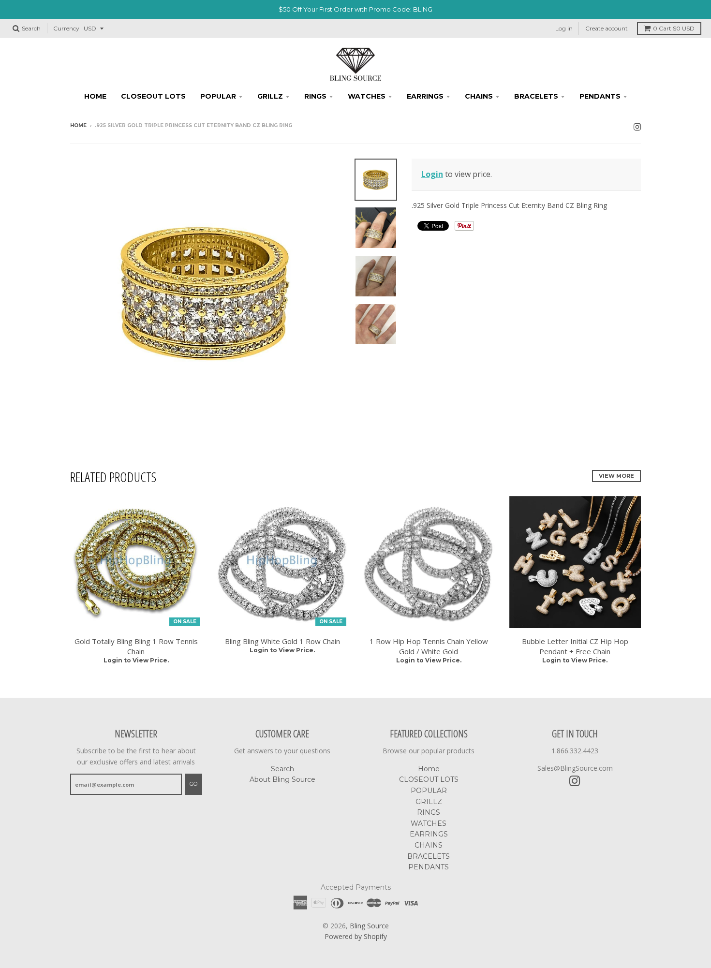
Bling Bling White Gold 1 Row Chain (282, 641)
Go (193, 783)
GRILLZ (270, 96)
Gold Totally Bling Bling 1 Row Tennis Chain (136, 646)
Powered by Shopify (356, 936)
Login (432, 174)
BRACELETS (536, 96)
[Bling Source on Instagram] (637, 126)
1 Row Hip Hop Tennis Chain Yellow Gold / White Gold (429, 646)
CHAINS (479, 96)
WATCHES (366, 96)
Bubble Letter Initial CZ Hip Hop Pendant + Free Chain (575, 646)
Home (95, 96)
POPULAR (218, 96)
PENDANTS (600, 96)
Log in (564, 28)
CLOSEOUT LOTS (153, 96)
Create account (606, 28)
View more (616, 475)
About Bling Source (282, 779)
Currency (66, 28)
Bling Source (369, 925)
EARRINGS (425, 96)
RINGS (315, 96)
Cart (674, 28)
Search (282, 768)
